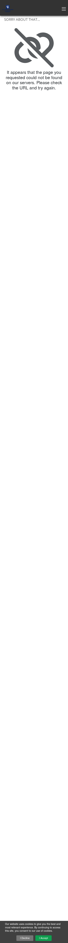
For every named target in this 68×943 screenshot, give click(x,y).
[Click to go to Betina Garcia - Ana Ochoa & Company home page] (7, 8)
